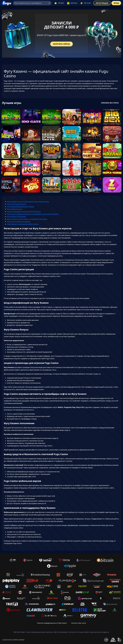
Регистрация (102, 3)
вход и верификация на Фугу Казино (20, 206)
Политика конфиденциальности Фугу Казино (52, 623)
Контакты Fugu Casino (78, 623)
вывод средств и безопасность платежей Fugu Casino (27, 219)
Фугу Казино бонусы (14, 209)
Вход (116, 3)
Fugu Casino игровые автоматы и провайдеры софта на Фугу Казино (32, 214)
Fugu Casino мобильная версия (18, 221)
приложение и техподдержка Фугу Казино (23, 224)
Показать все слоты (110, 103)
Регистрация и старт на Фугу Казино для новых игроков (28, 201)
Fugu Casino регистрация (16, 204)
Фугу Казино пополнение (16, 216)
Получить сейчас (61, 44)
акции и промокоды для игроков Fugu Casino (24, 211)
